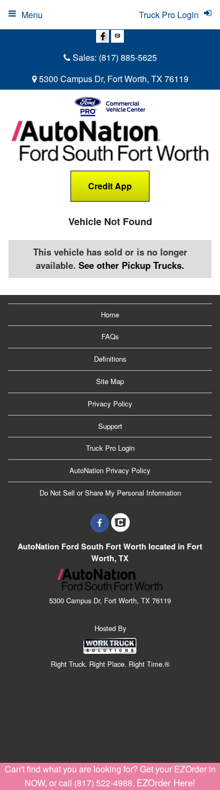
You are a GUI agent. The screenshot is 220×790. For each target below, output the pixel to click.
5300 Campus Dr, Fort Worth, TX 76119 (112, 79)
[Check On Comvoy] (117, 36)
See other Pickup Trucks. (131, 265)
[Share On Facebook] (102, 36)
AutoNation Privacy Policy (110, 470)
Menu (32, 15)
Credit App (110, 186)
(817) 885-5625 (128, 57)
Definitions (110, 359)
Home (110, 314)
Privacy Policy (110, 403)
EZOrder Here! (166, 782)
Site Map (110, 381)
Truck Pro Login (110, 448)
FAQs (110, 336)
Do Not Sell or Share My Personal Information (110, 493)
